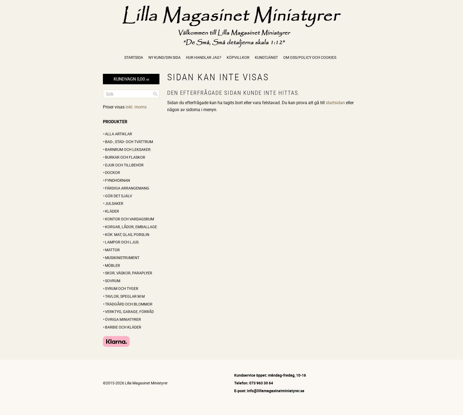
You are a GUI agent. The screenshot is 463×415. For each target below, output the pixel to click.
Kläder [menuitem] (112, 211)
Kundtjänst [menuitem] (266, 57)
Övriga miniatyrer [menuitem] (123, 319)
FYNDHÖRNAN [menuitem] (117, 180)
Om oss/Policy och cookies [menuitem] (309, 57)
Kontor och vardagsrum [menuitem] (129, 218)
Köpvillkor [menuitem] (238, 57)
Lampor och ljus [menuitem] (122, 242)
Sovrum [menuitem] (112, 280)
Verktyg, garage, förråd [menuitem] (129, 311)
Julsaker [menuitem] (114, 203)
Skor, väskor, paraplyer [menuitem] (128, 272)
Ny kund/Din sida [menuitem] (164, 57)
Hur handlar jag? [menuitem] (203, 57)
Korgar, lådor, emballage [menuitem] (131, 226)
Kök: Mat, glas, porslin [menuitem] (127, 234)
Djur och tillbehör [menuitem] (124, 165)
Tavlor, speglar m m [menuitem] (125, 296)
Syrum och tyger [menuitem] (121, 288)
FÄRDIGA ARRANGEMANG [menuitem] (127, 188)
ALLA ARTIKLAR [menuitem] (118, 133)
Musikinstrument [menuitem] (122, 257)
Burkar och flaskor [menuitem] (125, 157)
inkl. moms (136, 107)
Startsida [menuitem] (133, 57)
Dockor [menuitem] (112, 172)
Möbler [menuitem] (112, 265)
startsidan (335, 102)
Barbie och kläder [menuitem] (123, 327)
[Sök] (155, 94)
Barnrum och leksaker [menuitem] (128, 149)
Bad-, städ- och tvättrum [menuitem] (129, 141)
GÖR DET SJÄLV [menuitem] (118, 195)
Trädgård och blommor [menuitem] (128, 304)
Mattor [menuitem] (112, 249)
